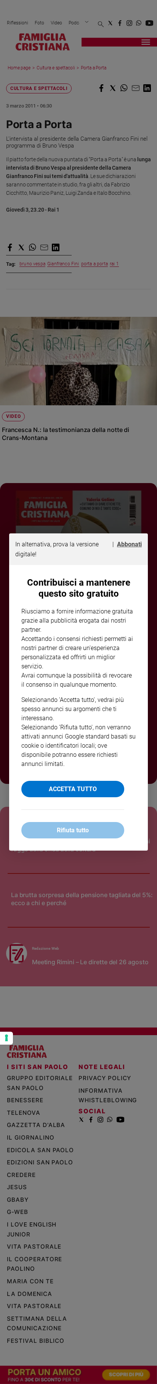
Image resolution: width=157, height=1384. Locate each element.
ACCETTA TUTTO (73, 789)
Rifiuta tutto (73, 830)
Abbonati (129, 544)
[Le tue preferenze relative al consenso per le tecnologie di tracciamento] (6, 1038)
